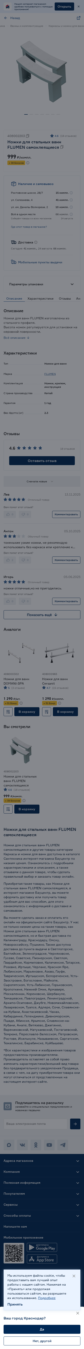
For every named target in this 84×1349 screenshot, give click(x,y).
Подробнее (47, 1298)
